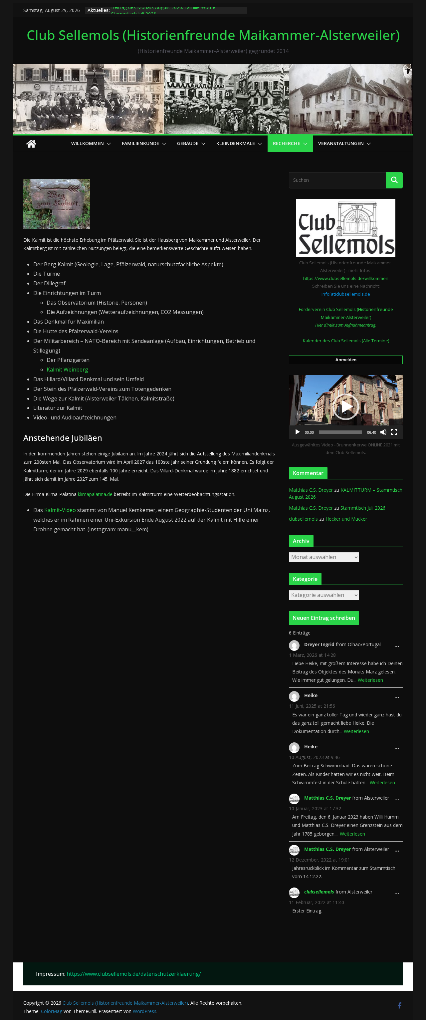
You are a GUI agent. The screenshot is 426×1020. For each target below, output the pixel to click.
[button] (107, 144)
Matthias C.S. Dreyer (311, 490)
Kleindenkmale (235, 143)
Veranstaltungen (341, 143)
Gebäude (187, 143)
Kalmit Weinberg (67, 369)
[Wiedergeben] (297, 432)
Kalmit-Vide (58, 510)
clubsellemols (303, 519)
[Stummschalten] (383, 432)
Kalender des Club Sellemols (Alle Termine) (346, 341)
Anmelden (345, 360)
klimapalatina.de (95, 494)
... (398, 647)
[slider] (340, 432)
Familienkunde (140, 143)
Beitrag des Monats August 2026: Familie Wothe (163, 10)
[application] (346, 407)
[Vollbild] (394, 432)
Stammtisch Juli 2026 (362, 508)
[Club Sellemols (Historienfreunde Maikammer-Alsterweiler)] (213, 68)
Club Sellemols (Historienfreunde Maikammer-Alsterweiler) (213, 35)
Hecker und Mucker (346, 519)
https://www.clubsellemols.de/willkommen (345, 278)
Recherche (286, 143)
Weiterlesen (370, 680)
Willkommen (87, 143)
